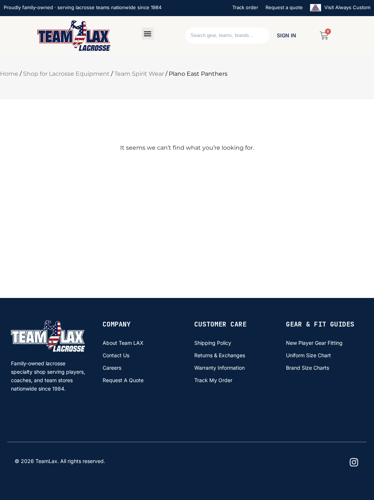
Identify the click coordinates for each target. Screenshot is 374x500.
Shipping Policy (212, 343)
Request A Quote (123, 380)
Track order (245, 7)
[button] (148, 33)
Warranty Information (219, 368)
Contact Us (116, 355)
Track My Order (213, 380)
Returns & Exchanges (219, 355)
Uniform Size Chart (308, 355)
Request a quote (284, 7)
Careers (112, 368)
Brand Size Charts (307, 368)
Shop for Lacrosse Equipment (66, 73)
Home (9, 73)
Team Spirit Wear (139, 73)
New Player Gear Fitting (314, 343)
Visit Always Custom (346, 7)
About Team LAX (123, 343)
